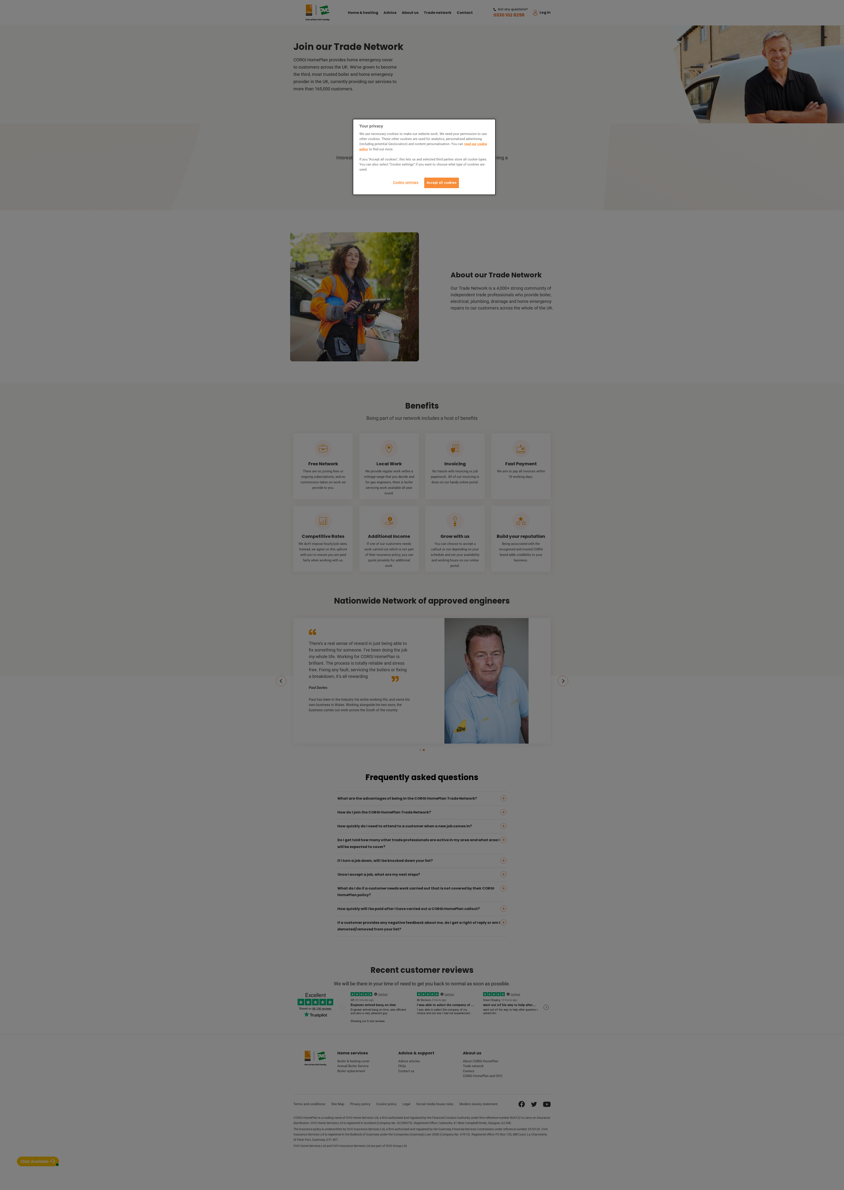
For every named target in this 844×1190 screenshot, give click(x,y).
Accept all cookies (442, 183)
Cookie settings (406, 182)
